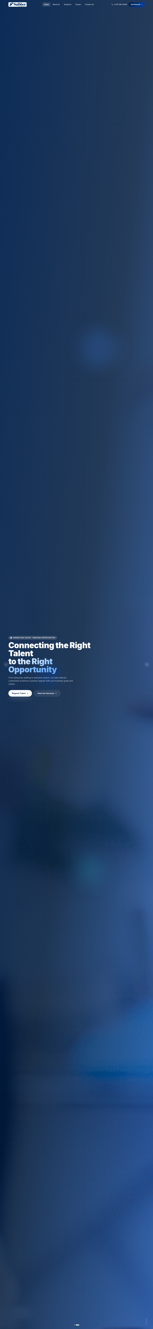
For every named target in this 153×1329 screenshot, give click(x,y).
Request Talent (19, 693)
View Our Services (45, 693)
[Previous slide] (6, 664)
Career (78, 4)
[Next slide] (146, 664)
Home (46, 4)
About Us (56, 4)
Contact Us (89, 4)
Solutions (67, 4)
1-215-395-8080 (120, 4)
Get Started (135, 4)
